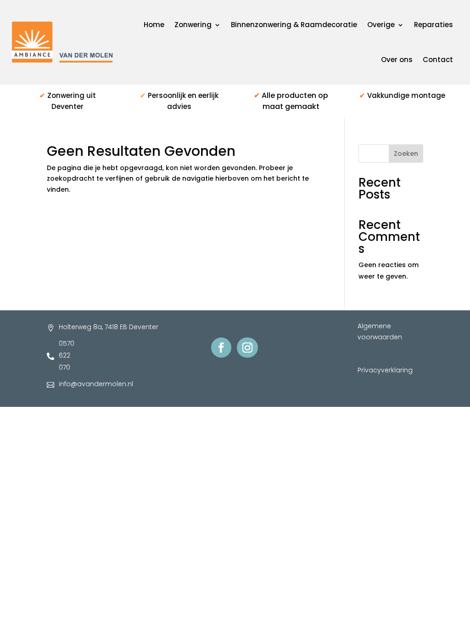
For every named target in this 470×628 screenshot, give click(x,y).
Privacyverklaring (385, 370)
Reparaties (433, 24)
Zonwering (193, 24)
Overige (381, 24)
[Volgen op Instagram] (247, 347)
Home (154, 24)
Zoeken (406, 153)
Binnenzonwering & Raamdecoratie (294, 24)
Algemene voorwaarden (380, 331)
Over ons (397, 59)
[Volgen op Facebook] (221, 347)
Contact (438, 59)
